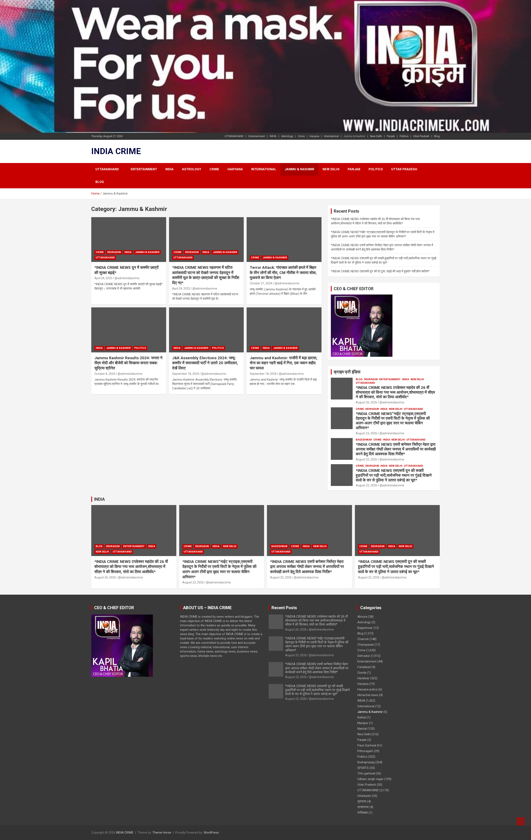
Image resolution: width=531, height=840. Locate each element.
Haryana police (367, 689)
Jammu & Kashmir (354, 136)
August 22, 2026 (366, 459)
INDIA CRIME (116, 151)
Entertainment (256, 136)
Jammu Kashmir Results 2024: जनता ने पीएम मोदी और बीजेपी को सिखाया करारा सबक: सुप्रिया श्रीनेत (128, 362)
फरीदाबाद (362, 812)
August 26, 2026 (366, 402)
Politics (404, 136)
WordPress (211, 832)
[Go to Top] (520, 821)
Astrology (287, 136)
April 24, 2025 (103, 278)
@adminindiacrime (127, 278)
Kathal (361, 717)
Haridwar (363, 678)
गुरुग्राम (361, 801)
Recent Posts (284, 607)
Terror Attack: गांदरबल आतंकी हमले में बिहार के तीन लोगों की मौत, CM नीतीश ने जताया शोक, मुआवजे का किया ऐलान (283, 272)
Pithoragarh (365, 751)
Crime (301, 136)
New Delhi (376, 136)
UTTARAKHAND (234, 136)
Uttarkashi (364, 796)
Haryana (314, 136)
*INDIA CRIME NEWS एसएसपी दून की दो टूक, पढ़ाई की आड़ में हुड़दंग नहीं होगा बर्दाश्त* (380, 271)
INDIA (273, 136)
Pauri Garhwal (366, 745)
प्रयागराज (363, 807)
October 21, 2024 (261, 283)
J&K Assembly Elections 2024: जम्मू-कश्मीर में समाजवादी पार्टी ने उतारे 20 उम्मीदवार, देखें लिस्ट (205, 362)
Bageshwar (364, 439)
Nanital (362, 728)
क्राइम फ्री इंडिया (347, 371)
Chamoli (363, 639)
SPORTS (363, 768)
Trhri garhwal (366, 773)
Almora (362, 616)
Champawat (365, 644)
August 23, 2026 (366, 433)
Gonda (361, 672)
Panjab (391, 136)
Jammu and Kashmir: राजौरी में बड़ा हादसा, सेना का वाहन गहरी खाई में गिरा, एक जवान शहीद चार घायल (283, 362)
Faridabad (364, 667)
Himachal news (367, 695)
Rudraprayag (365, 762)
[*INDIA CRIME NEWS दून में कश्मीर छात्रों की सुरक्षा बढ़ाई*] (128, 239)
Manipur (362, 723)
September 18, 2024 (185, 373)
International (331, 136)
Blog (437, 136)
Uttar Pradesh (421, 136)
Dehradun (114, 252)
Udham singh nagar (370, 779)
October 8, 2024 (104, 373)
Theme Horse (161, 832)
